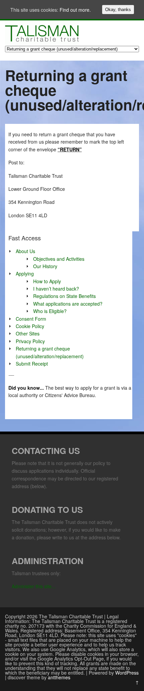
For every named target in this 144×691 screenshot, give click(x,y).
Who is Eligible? (50, 311)
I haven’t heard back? (56, 288)
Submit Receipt (32, 363)
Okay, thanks (118, 9)
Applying (25, 273)
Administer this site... (34, 586)
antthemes (59, 677)
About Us (25, 251)
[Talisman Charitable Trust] (42, 43)
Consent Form (31, 318)
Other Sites (28, 333)
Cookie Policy (30, 326)
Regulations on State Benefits (64, 296)
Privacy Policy (30, 341)
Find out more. (75, 9)
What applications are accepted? (67, 303)
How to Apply (47, 281)
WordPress (127, 672)
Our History (45, 266)
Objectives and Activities (58, 258)
